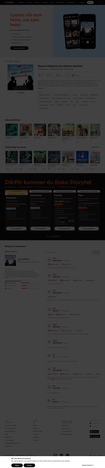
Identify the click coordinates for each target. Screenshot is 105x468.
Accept (29, 465)
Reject (17, 465)
